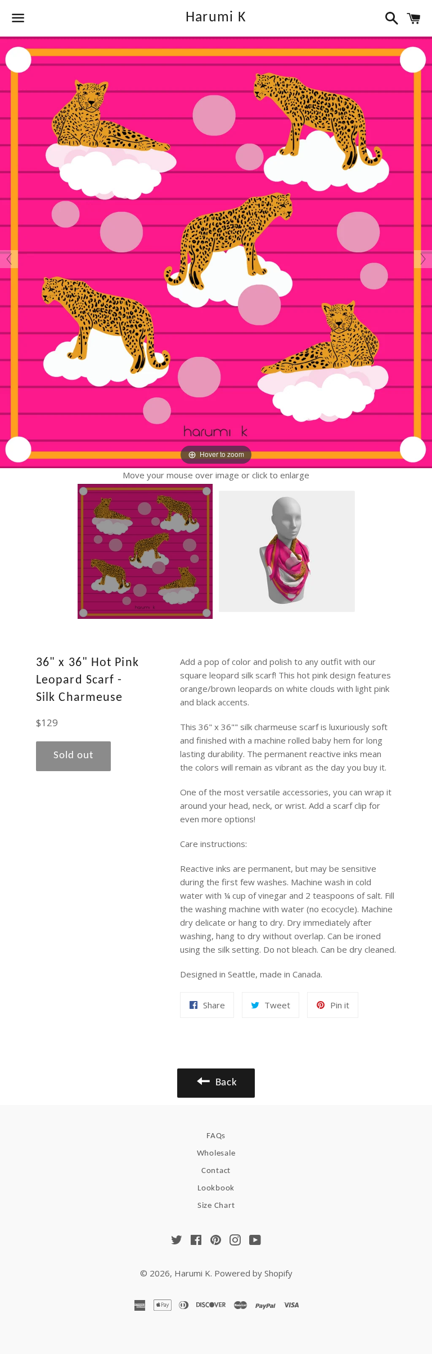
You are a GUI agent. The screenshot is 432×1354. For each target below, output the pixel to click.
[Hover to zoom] (216, 251)
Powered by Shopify (253, 1273)
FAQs (216, 1136)
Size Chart (216, 1206)
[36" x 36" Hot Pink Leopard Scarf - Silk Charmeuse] (145, 551)
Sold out (73, 755)
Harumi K (216, 18)
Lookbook (216, 1188)
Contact (216, 1171)
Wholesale (216, 1153)
